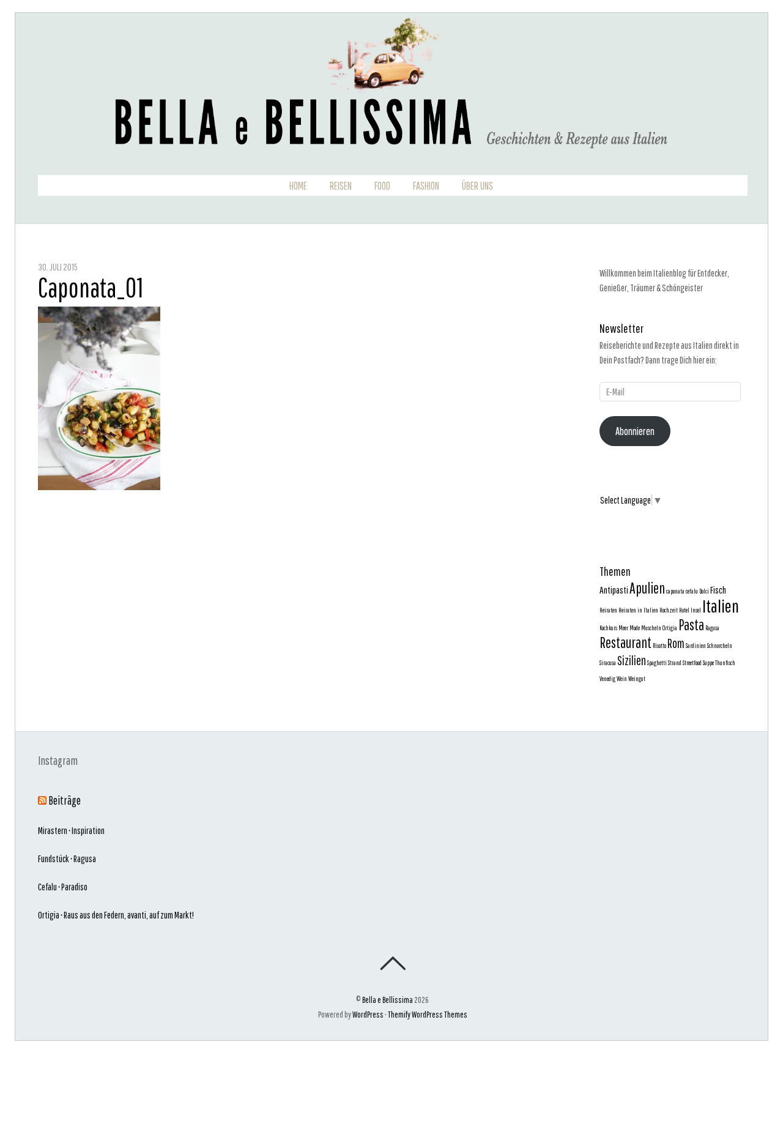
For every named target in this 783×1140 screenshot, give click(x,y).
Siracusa (607, 662)
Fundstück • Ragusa (67, 858)
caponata (675, 591)
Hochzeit (668, 610)
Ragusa (712, 627)
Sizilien (631, 660)
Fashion (426, 186)
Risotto (659, 645)
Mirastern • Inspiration (71, 830)
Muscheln (651, 627)
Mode (634, 627)
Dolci (704, 591)
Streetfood (692, 662)
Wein (622, 678)
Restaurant (625, 642)
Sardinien (696, 645)
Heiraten (608, 610)
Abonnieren (635, 431)
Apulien (647, 588)
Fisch (718, 589)
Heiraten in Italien (638, 610)
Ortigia (669, 627)
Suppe (708, 662)
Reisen (341, 186)
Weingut (636, 678)
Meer (623, 627)
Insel (696, 610)
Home (298, 186)
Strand (674, 662)
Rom (676, 643)
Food (382, 186)
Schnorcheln (719, 645)
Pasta (691, 624)
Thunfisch (725, 662)
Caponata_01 (90, 287)
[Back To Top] (392, 963)
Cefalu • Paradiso (62, 886)
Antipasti (613, 589)
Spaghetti (657, 662)
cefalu (692, 591)
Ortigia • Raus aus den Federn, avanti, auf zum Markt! (116, 914)
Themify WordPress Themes (427, 1014)
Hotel (684, 610)
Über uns (477, 186)
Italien (720, 605)
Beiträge (64, 800)
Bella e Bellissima (387, 999)
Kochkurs (608, 627)
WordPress (368, 1014)
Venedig (607, 678)
